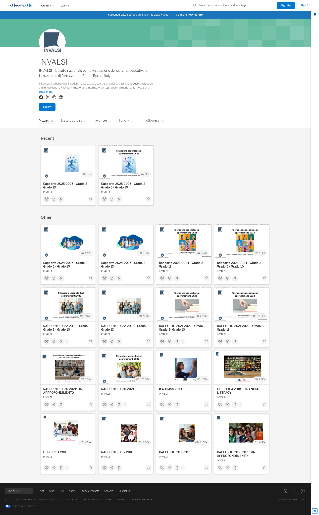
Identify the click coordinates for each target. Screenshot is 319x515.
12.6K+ (88, 316)
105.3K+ (145, 379)
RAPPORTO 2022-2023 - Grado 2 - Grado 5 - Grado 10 (67, 327)
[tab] (315, 14)
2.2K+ (146, 442)
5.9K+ (88, 253)
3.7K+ (204, 253)
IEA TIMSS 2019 (170, 389)
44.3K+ (203, 442)
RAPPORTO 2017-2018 (117, 452)
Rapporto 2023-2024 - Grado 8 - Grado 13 (182, 264)
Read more (46, 92)
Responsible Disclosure (98, 500)
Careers (108, 491)
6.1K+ (262, 442)
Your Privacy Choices (24, 506)
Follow (47, 107)
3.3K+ (88, 379)
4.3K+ (146, 253)
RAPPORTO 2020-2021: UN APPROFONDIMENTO (62, 391)
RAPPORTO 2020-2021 (117, 389)
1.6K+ (204, 379)
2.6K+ (262, 379)
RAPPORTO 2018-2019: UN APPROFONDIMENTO (236, 454)
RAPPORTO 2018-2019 (175, 452)
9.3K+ (146, 316)
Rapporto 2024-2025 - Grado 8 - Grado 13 (124, 264)
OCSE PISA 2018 (55, 452)
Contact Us (124, 491)
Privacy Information (51, 500)
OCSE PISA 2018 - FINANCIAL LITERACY (238, 391)
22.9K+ (261, 316)
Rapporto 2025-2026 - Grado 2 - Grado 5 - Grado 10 (124, 185)
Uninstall (121, 500)
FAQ (61, 491)
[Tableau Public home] (20, 5)
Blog (51, 491)
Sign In (305, 5)
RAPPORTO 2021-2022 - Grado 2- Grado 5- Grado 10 (183, 327)
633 (90, 174)
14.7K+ (88, 442)
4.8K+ (262, 253)
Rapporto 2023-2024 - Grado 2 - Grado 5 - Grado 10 (240, 264)
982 (147, 174)
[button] (285, 491)
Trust (41, 491)
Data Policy (73, 500)
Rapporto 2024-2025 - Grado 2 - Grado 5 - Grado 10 (66, 264)
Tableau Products (90, 491)
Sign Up (286, 5)
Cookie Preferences (142, 500)
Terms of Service (25, 500)
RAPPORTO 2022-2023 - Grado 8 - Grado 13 (125, 327)
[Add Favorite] (91, 200)
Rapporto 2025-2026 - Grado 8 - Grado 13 (66, 185)
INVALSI (47, 192)
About (72, 491)
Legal (8, 500)
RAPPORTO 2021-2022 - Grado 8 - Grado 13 (241, 327)
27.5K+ (203, 316)
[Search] (194, 5)
